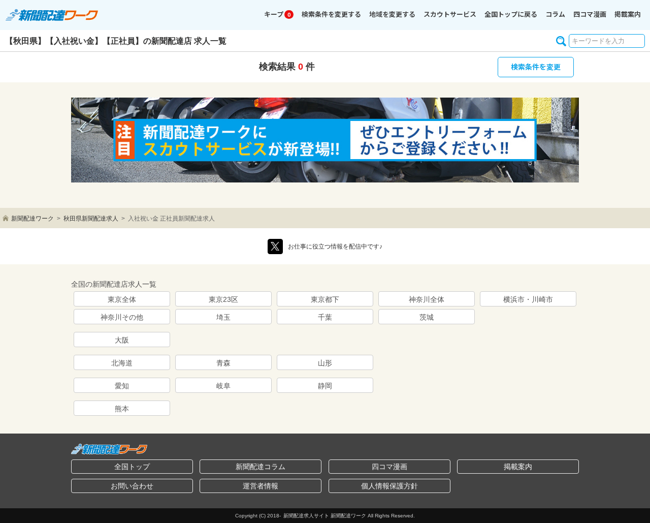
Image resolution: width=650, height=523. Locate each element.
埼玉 (223, 317)
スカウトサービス (450, 14)
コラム (555, 14)
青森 (223, 363)
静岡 (325, 386)
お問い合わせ (132, 486)
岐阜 (223, 386)
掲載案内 (627, 14)
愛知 (122, 386)
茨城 (426, 317)
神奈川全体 (426, 299)
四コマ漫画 (589, 14)
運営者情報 (260, 486)
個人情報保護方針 (389, 486)
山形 (325, 363)
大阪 (122, 340)
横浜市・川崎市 (528, 299)
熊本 (122, 409)
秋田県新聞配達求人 (90, 218)
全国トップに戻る (510, 14)
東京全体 (122, 299)
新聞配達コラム (260, 467)
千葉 (325, 317)
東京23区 (223, 299)
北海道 (122, 363)
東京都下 (325, 299)
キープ (277, 14)
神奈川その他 (122, 317)
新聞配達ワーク (32, 218)
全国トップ (132, 467)
